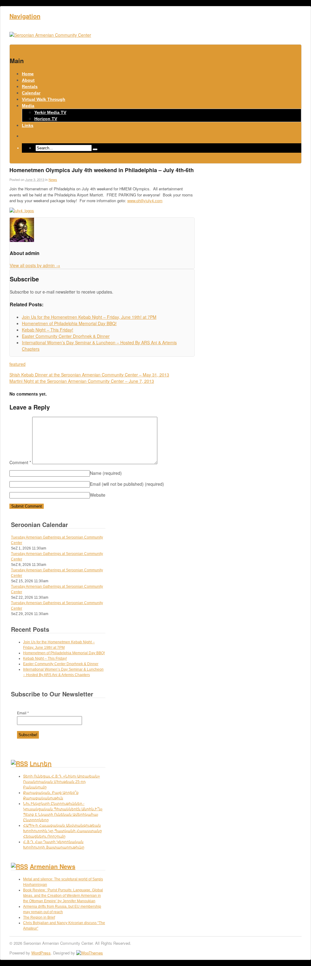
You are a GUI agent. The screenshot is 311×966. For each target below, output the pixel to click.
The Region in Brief (39, 917)
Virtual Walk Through (43, 99)
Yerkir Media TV (50, 112)
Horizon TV (45, 118)
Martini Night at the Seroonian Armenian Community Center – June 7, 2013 (81, 381)
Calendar (31, 92)
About (28, 80)
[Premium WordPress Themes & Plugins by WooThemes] (89, 953)
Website (97, 495)
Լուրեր (41, 763)
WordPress (41, 953)
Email (23, 713)
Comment (20, 462)
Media (28, 105)
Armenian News (52, 866)
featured (17, 364)
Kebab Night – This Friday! (45, 658)
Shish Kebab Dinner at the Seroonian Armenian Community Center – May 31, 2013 (89, 375)
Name (106, 473)
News (53, 179)
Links (27, 125)
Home (28, 73)
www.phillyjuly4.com (144, 200)
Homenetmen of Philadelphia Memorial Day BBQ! (64, 653)
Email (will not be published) (127, 484)
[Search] (95, 149)
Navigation (24, 16)
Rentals (30, 86)
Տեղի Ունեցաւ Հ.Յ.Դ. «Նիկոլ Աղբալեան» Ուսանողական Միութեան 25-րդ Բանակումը (61, 781)
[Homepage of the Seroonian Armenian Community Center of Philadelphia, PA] (50, 35)
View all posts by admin (35, 265)
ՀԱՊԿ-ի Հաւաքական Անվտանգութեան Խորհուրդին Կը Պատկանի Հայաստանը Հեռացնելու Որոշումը (62, 830)
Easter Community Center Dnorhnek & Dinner (60, 664)
